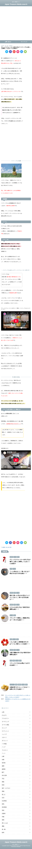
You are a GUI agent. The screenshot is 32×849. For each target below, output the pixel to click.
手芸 (3, 778)
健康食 (3, 547)
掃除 (3, 781)
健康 (3, 766)
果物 (3, 791)
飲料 (10, 547)
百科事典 (4, 807)
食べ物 (7, 547)
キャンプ (4, 728)
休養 (3, 759)
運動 (3, 826)
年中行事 (4, 775)
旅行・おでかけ (6, 788)
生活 (3, 797)
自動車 (3, 813)
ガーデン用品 (5, 724)
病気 (3, 804)
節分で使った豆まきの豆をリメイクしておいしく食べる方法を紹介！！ (20, 597)
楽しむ (3, 794)
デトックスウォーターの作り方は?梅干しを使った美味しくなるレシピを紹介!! (20, 561)
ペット (3, 753)
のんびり (4, 715)
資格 (3, 819)
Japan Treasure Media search (16, 4)
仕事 (3, 756)
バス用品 (4, 743)
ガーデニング (5, 721)
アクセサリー (5, 718)
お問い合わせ (8, 41)
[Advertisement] (16, 23)
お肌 (3, 712)
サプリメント (5, 731)
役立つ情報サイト (16, 844)
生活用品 (4, 800)
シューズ (4, 734)
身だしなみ (5, 823)
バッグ (3, 747)
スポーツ (4, 737)
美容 (3, 810)
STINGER (18, 846)
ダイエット (5, 740)
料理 (3, 785)
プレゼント (5, 750)
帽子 (3, 772)
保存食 (3, 762)
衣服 (3, 816)
